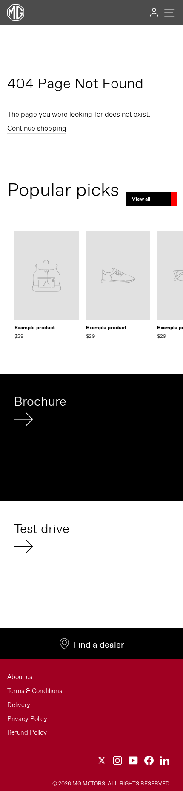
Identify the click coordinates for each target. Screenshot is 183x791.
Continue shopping (36, 128)
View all (141, 199)
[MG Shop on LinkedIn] (164, 760)
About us (19, 677)
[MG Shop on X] (101, 760)
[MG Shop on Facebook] (149, 760)
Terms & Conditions (34, 691)
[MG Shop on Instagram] (117, 760)
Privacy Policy (27, 719)
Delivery (18, 705)
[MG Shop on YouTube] (133, 760)
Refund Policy (27, 732)
